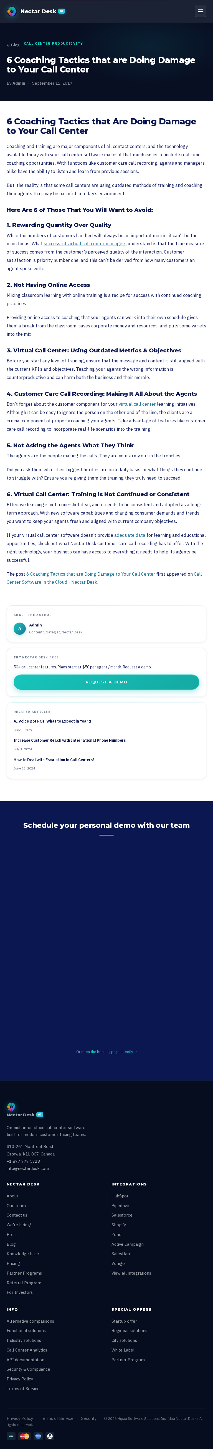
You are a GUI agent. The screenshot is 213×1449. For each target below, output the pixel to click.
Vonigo (118, 1263)
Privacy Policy (20, 1379)
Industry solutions (24, 1340)
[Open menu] (200, 11)
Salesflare (121, 1253)
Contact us (17, 1215)
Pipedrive (120, 1205)
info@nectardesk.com (28, 1168)
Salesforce (122, 1215)
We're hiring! (19, 1224)
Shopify (118, 1224)
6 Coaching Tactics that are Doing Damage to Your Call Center (90, 574)
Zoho (116, 1234)
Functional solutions (26, 1330)
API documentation (25, 1359)
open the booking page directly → (109, 1051)
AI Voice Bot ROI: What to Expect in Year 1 (52, 721)
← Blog (13, 44)
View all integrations (131, 1273)
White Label (123, 1350)
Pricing (13, 1263)
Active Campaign (127, 1244)
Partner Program (128, 1359)
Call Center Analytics (27, 1350)
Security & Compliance (28, 1369)
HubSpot (119, 1196)
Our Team (16, 1205)
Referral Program (24, 1282)
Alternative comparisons (30, 1321)
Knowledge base (23, 1253)
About (12, 1196)
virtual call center (137, 404)
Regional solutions (129, 1330)
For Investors (20, 1292)
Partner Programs (24, 1273)
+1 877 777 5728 (23, 1161)
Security (89, 1418)
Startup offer (124, 1321)
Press (12, 1234)
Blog (11, 1244)
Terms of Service (23, 1388)
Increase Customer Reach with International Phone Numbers (70, 740)
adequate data (129, 535)
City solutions (124, 1340)
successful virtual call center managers (85, 243)
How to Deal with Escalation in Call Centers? (54, 759)
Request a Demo (107, 682)
